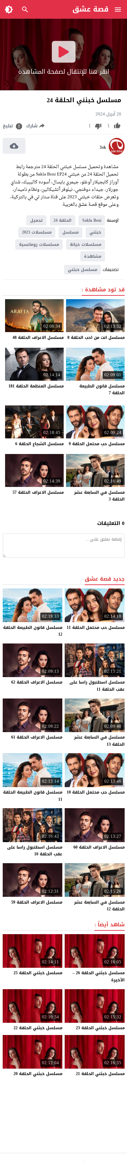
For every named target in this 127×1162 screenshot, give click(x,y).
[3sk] (117, 153)
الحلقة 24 (62, 220)
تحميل (36, 220)
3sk (103, 147)
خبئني (95, 232)
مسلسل (70, 232)
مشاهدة (92, 256)
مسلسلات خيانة (85, 244)
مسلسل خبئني (82, 269)
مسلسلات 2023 (36, 232)
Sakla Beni (91, 220)
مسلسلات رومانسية (39, 244)
